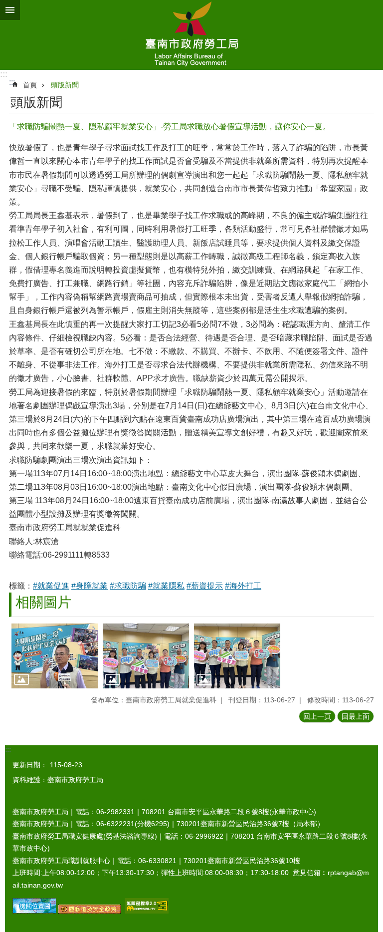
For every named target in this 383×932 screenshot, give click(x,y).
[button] (54, 655)
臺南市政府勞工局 (191, 35)
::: (3, 74)
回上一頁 (317, 716)
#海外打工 (243, 586)
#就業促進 (51, 586)
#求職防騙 (128, 586)
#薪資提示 (205, 586)
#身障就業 (89, 586)
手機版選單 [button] (10, 10)
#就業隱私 (166, 586)
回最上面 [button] (356, 716)
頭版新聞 (65, 85)
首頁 (30, 85)
